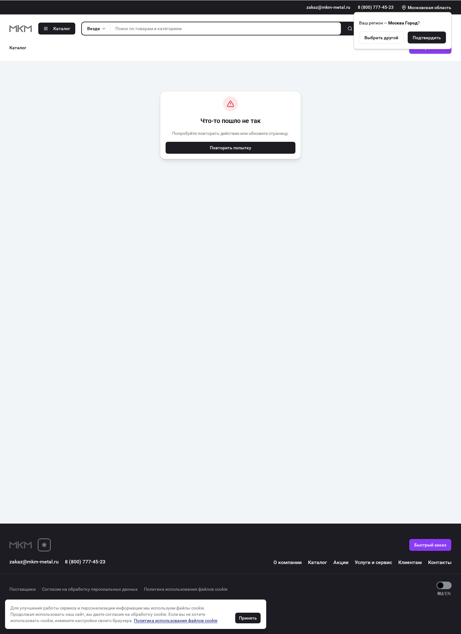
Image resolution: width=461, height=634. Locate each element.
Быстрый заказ (430, 544)
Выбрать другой (381, 37)
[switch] (444, 585)
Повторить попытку (230, 147)
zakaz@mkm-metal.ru (328, 7)
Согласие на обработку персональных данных (90, 589)
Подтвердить (427, 37)
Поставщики (22, 589)
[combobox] (96, 29)
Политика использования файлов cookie (185, 589)
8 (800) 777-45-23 (376, 7)
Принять (248, 618)
